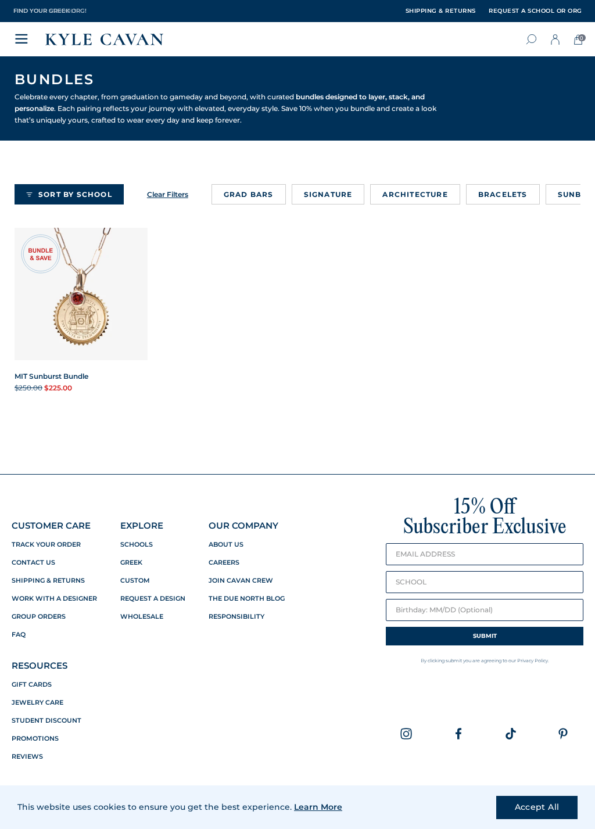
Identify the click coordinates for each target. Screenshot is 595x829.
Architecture (414, 194)
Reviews (27, 756)
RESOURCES (39, 665)
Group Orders (39, 616)
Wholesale (141, 616)
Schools (136, 544)
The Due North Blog (247, 598)
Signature (328, 194)
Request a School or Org (535, 11)
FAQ (19, 634)
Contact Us (33, 562)
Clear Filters (167, 194)
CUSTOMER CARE (51, 525)
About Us (226, 544)
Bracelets (503, 194)
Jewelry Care (37, 702)
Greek (131, 562)
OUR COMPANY (243, 525)
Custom (135, 580)
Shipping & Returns (48, 580)
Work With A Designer (54, 598)
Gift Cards (32, 684)
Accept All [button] (537, 807)
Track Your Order (46, 544)
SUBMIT (485, 636)
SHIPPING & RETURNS (441, 11)
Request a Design (152, 598)
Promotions (35, 738)
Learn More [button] (318, 807)
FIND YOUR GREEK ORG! (50, 11)
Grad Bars (249, 194)
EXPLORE (141, 525)
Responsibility (236, 616)
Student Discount (46, 720)
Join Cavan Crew (241, 580)
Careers (224, 562)
